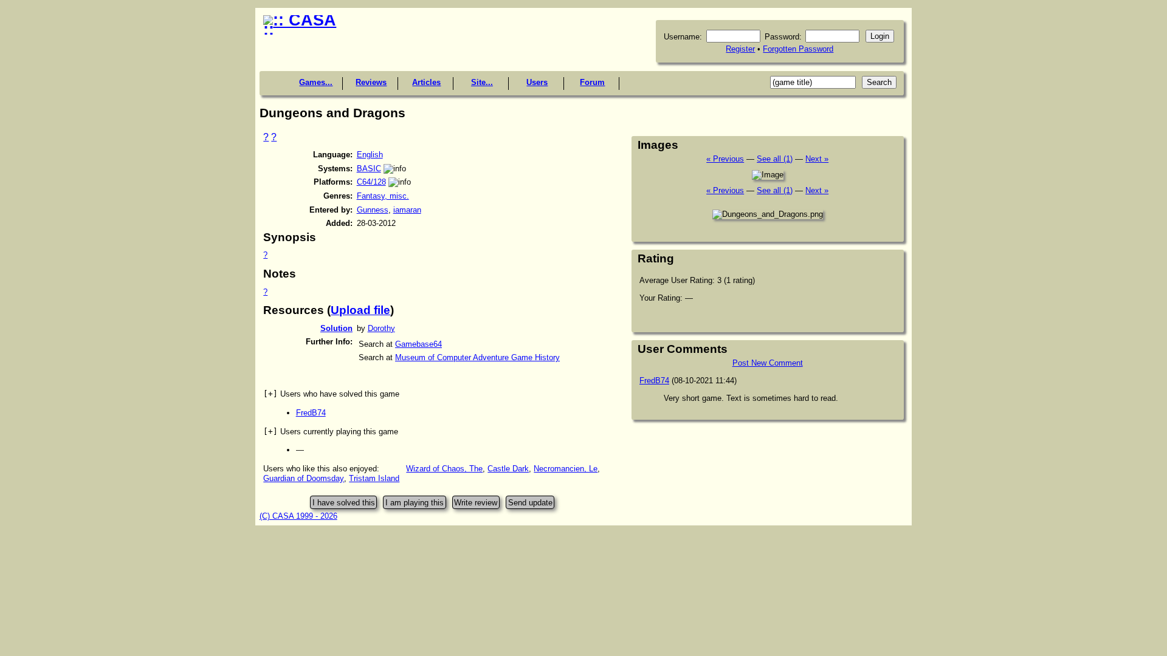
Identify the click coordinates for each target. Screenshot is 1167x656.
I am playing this (414, 502)
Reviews (371, 82)
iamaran (407, 209)
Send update (530, 502)
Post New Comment (767, 362)
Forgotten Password (798, 48)
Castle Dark (508, 468)
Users (537, 82)
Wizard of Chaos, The (444, 468)
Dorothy (381, 328)
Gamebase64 (418, 344)
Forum (592, 82)
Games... (315, 82)
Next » (816, 158)
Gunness (372, 209)
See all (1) (775, 158)
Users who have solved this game (331, 393)
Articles (426, 82)
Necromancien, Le (565, 468)
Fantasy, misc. (383, 195)
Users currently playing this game (330, 431)
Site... (482, 82)
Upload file (360, 310)
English (370, 154)
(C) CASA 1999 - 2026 (298, 516)
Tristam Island (374, 478)
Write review (475, 502)
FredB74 (311, 412)
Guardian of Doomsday (303, 478)
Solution (336, 328)
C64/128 (371, 181)
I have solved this (343, 502)
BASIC (369, 168)
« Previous (725, 158)
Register (740, 48)
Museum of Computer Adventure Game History (477, 357)
